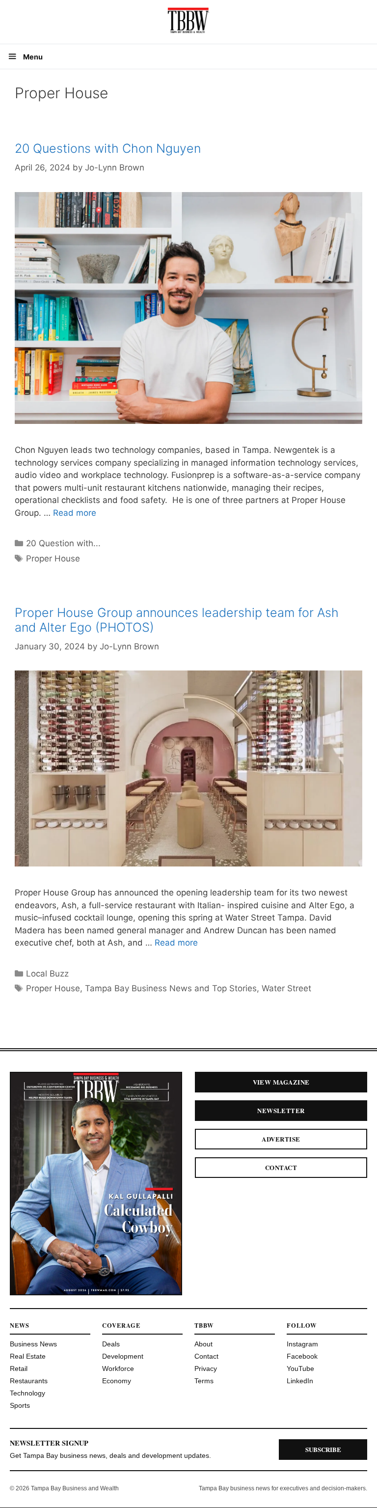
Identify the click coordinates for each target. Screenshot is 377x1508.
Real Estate (28, 1356)
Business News (33, 1344)
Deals (111, 1344)
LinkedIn (300, 1381)
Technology (27, 1393)
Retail (18, 1368)
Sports (20, 1405)
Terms (204, 1381)
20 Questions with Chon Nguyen (108, 148)
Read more (74, 513)
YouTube (300, 1368)
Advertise (281, 1139)
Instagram (302, 1344)
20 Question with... (63, 543)
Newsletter (281, 1110)
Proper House (53, 558)
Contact (281, 1167)
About (203, 1344)
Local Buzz (47, 973)
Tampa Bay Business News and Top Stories (171, 988)
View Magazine (281, 1082)
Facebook (302, 1356)
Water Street (286, 988)
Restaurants (29, 1381)
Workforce (118, 1368)
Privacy (205, 1368)
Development (122, 1356)
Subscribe (323, 1449)
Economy (116, 1381)
